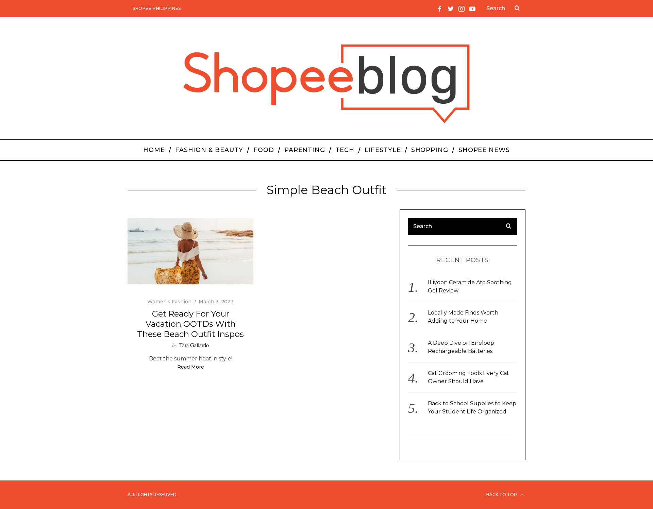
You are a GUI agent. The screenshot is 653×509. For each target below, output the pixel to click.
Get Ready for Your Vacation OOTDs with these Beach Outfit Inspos (190, 324)
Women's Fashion (169, 302)
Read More (190, 367)
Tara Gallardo (194, 345)
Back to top (502, 494)
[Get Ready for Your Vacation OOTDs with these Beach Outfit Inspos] (190, 251)
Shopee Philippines (157, 8)
